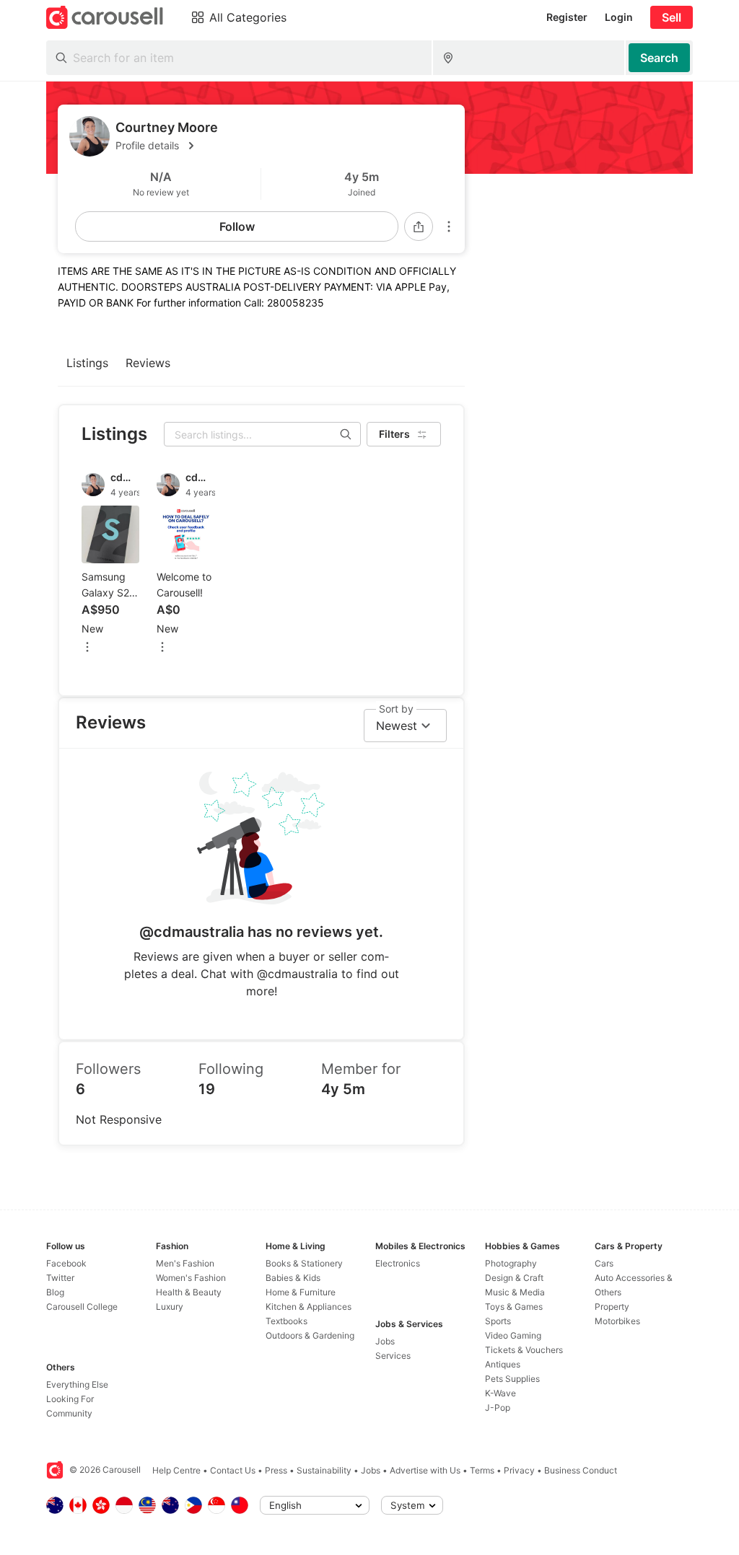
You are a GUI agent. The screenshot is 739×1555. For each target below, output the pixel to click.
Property (612, 1306)
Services (393, 1355)
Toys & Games (514, 1306)
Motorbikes (617, 1321)
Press (276, 1470)
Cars (604, 1263)
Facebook (66, 1263)
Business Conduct (580, 1470)
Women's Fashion (191, 1277)
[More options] (449, 226)
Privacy (519, 1470)
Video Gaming (513, 1335)
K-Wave (500, 1393)
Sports (498, 1321)
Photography (511, 1263)
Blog (55, 1292)
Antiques (502, 1364)
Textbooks (286, 1321)
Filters (394, 434)
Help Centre (176, 1470)
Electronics (397, 1263)
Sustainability (324, 1470)
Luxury (169, 1306)
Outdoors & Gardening (310, 1335)
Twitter (60, 1277)
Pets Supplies (512, 1378)
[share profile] (418, 226)
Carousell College (82, 1306)
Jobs (385, 1341)
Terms (482, 1470)
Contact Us (232, 1470)
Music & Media (515, 1292)
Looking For (70, 1398)
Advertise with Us (425, 1470)
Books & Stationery (304, 1263)
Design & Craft (514, 1277)
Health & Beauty (189, 1292)
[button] (284, 145)
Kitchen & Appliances (308, 1306)
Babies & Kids (293, 1277)
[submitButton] (659, 57)
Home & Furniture (301, 1292)
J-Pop (497, 1407)
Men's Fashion (185, 1263)
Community (69, 1413)
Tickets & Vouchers (524, 1349)
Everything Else (77, 1384)
